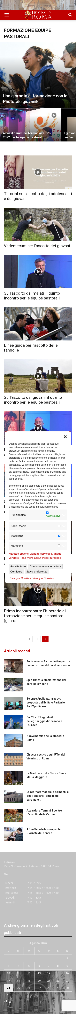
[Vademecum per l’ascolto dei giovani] (38, 224)
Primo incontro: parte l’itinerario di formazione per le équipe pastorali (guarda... (35, 616)
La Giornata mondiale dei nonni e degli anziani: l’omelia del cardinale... (48, 795)
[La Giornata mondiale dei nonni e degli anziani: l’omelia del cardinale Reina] (13, 796)
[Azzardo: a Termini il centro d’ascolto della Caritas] (13, 815)
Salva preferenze (36, 571)
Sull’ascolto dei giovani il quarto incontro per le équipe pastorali (33, 400)
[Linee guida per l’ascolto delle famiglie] (38, 323)
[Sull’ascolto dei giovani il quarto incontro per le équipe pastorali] (38, 376)
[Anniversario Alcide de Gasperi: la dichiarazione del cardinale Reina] (13, 666)
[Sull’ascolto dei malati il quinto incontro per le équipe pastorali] (38, 271)
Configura (16, 571)
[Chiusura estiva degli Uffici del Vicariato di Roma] (13, 759)
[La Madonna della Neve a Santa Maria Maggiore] (13, 778)
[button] (65, 436)
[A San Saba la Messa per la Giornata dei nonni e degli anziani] (13, 834)
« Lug (7, 1001)
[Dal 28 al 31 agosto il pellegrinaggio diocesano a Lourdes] (13, 722)
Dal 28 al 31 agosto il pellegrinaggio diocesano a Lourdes (44, 721)
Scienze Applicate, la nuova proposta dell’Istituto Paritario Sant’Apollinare (46, 702)
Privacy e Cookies (20, 578)
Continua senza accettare (45, 566)
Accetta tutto (18, 566)
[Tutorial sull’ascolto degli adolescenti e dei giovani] (38, 172)
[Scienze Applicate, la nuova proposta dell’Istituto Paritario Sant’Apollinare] (13, 703)
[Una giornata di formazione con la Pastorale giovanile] (38, 75)
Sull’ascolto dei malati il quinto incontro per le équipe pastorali (32, 295)
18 (18, 980)
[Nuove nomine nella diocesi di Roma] (13, 740)
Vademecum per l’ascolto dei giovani (37, 245)
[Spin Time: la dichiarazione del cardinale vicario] (13, 684)
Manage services (39, 553)
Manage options (19, 553)
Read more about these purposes (40, 557)
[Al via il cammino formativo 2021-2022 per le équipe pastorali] (30, 131)
